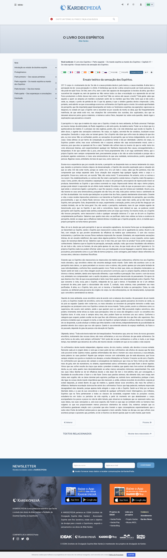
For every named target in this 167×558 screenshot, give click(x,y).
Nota (16, 63)
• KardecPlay (115, 522)
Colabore (145, 512)
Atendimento (146, 516)
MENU (20, 5)
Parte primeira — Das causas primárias (29, 77)
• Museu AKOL (131, 522)
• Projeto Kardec (131, 519)
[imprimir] (151, 72)
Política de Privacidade (116, 555)
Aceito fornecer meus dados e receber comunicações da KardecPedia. (105, 471)
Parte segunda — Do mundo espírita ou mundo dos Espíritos (32, 82)
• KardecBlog (115, 526)
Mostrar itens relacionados (139, 434)
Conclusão (18, 98)
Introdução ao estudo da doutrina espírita (30, 67)
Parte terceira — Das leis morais (27, 89)
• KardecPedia (115, 519)
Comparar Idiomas (136, 72)
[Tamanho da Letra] (146, 72)
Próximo (146, 422)
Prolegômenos (20, 72)
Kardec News (146, 519)
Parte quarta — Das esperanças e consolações (32, 93)
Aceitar (131, 555)
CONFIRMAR (146, 465)
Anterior (69, 422)
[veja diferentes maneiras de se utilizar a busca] (51, 19)
